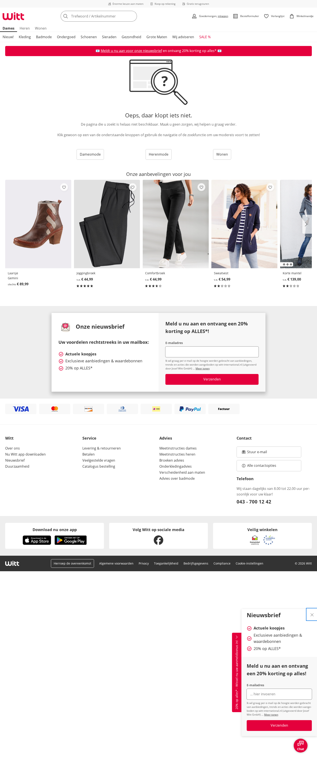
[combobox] (108, 16)
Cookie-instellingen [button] (249, 563)
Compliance (222, 563)
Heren (25, 28)
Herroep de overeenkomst (72, 563)
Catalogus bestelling (98, 466)
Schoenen (89, 37)
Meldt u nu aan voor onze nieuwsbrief (131, 50)
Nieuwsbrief (15, 460)
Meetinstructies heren (177, 454)
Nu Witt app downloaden (25, 454)
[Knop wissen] (132, 16)
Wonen (41, 28)
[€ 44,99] (107, 224)
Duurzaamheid (17, 466)
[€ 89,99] (38, 224)
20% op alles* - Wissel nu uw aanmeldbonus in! (237, 675)
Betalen (88, 454)
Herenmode (158, 154)
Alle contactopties (261, 465)
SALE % (205, 37)
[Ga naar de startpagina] (13, 16)
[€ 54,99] (244, 224)
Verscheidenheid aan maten (182, 472)
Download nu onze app (55, 529)
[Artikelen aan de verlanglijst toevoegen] (64, 187)
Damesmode (90, 154)
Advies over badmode (177, 478)
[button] (307, 224)
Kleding (25, 37)
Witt (9, 438)
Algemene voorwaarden (116, 563)
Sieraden (109, 37)
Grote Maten (156, 37)
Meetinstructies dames (178, 448)
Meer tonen (271, 714)
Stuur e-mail (257, 453)
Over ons (12, 448)
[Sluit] (312, 614)
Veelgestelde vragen (98, 460)
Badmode (44, 37)
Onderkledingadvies (175, 466)
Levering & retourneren (101, 448)
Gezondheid (131, 37)
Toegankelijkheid (166, 563)
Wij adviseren (183, 37)
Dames (8, 28)
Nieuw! (8, 37)
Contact (244, 438)
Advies (165, 438)
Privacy (144, 563)
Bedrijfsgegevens (196, 563)
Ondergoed (66, 37)
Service (89, 438)
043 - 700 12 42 (254, 501)
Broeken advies (171, 460)
